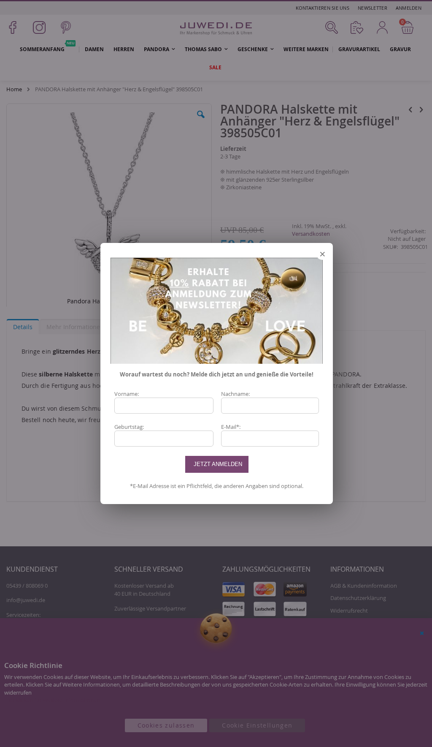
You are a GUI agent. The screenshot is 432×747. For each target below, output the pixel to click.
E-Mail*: (230, 427)
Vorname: (126, 394)
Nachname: (235, 394)
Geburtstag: (129, 427)
